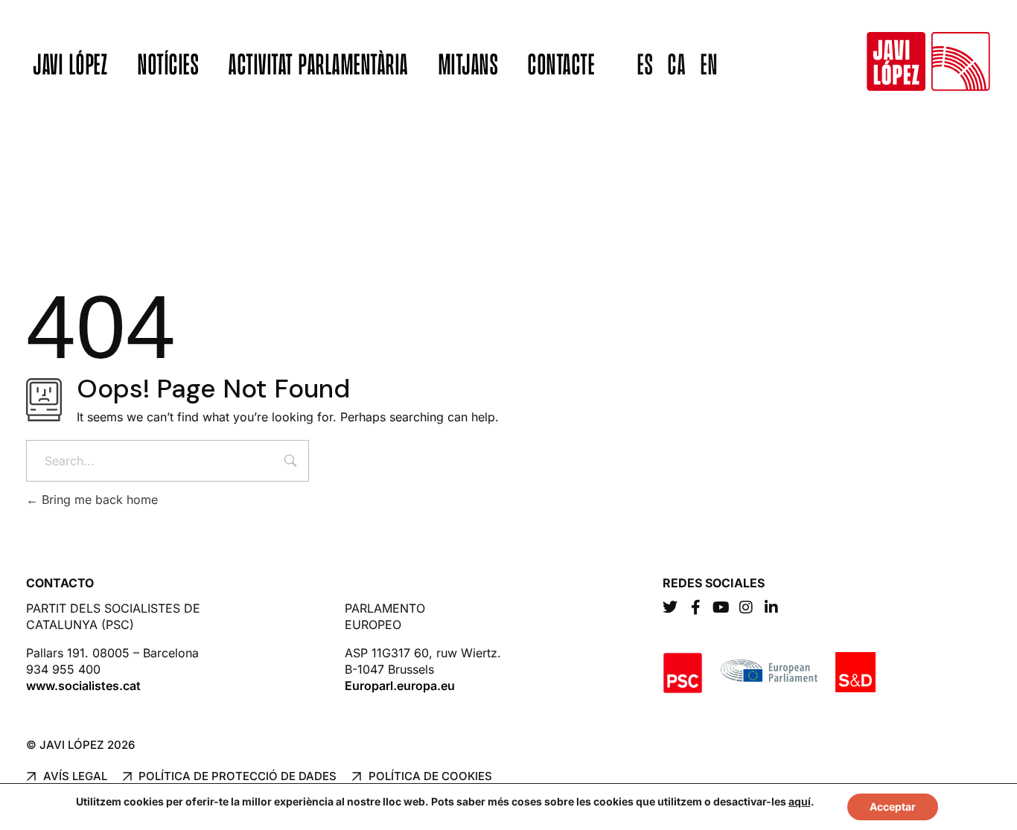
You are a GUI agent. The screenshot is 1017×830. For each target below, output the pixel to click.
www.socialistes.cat (83, 685)
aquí (799, 801)
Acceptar (893, 806)
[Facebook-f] (695, 607)
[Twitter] (670, 607)
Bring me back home (98, 499)
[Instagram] (746, 607)
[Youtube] (720, 607)
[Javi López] (928, 61)
